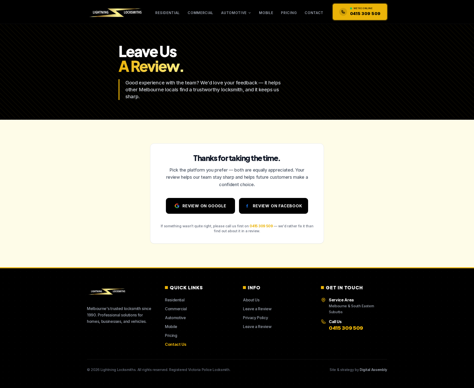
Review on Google (204, 205)
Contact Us (175, 344)
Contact (314, 13)
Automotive (234, 13)
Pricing (289, 13)
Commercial (200, 13)
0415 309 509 (261, 226)
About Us (251, 299)
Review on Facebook (277, 205)
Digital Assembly (373, 370)
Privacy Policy (255, 317)
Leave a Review (257, 308)
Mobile (266, 13)
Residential (167, 13)
